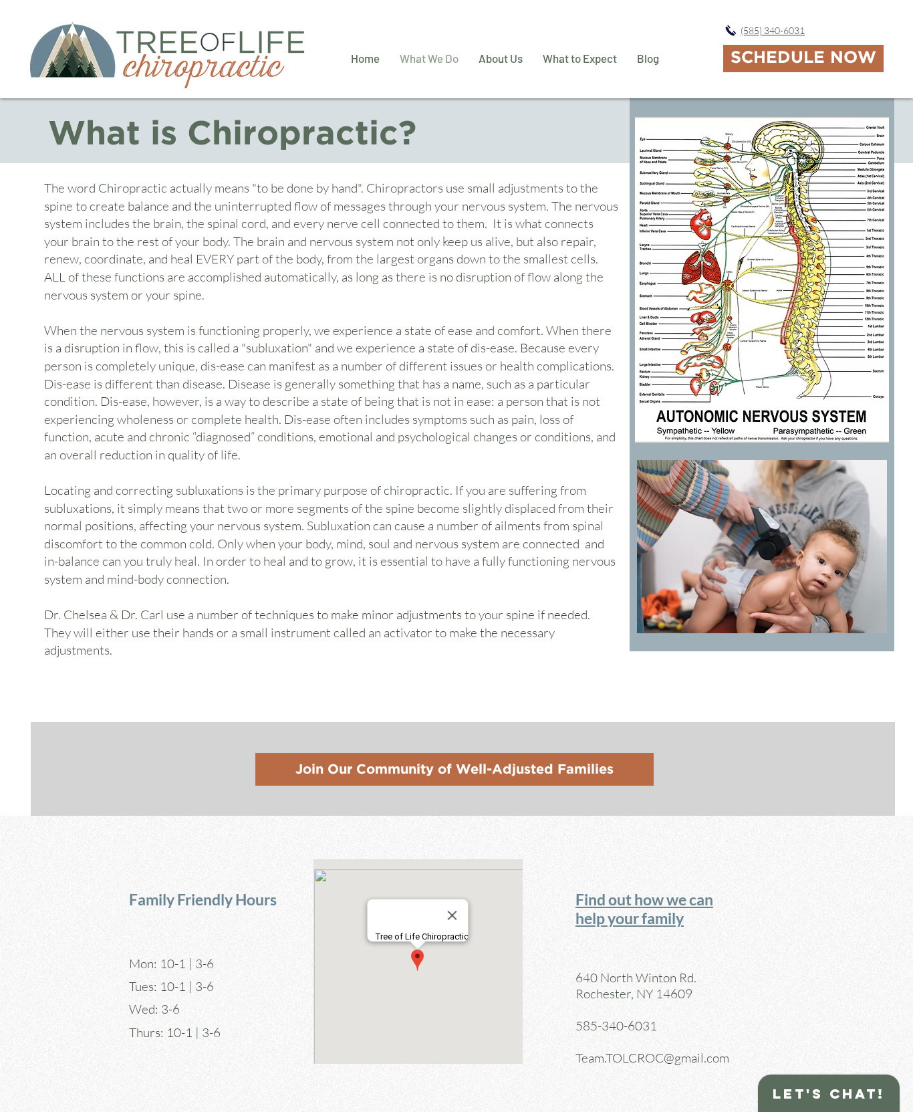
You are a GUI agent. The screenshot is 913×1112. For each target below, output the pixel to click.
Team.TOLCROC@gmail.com (652, 1058)
